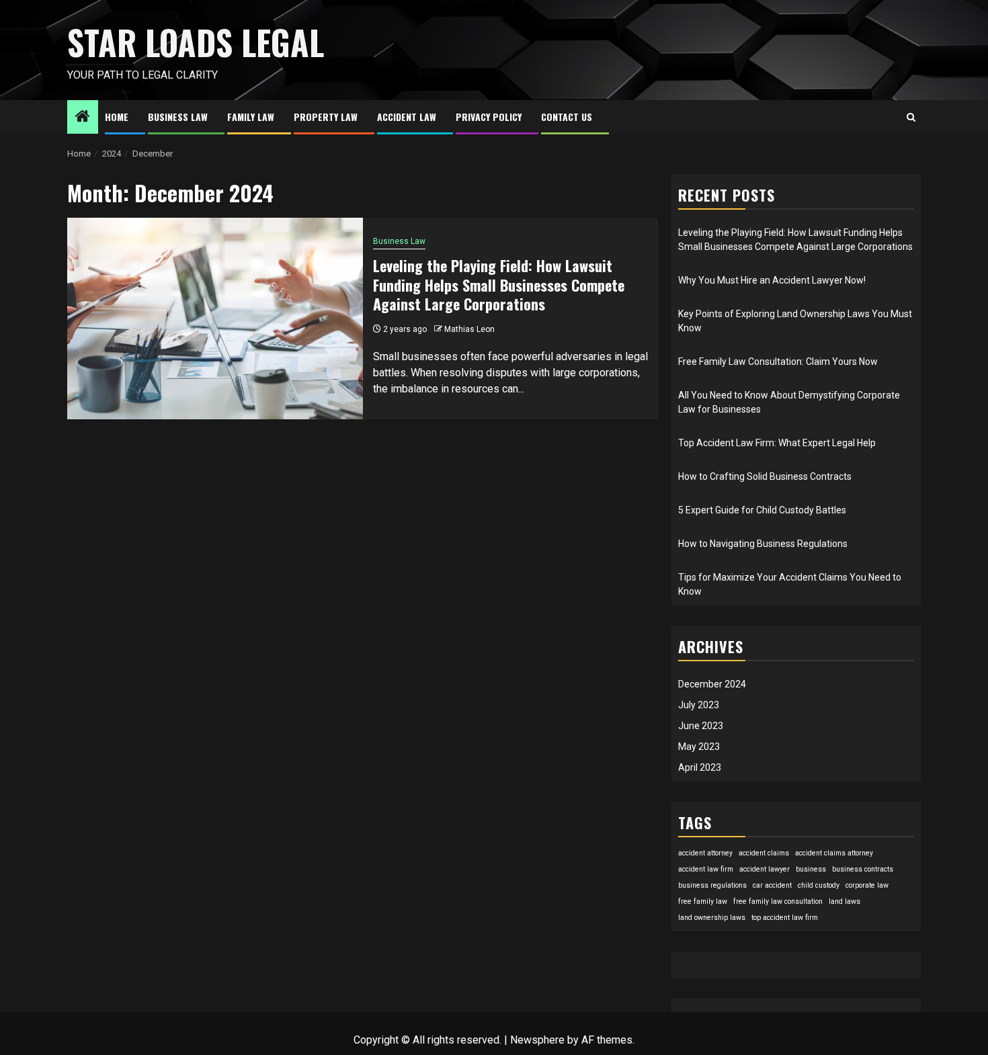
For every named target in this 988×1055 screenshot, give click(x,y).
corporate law (867, 885)
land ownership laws (711, 917)
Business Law (178, 117)
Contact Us (566, 117)
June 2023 (700, 725)
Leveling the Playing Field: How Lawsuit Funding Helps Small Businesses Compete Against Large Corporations (498, 284)
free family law (702, 901)
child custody (818, 885)
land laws (844, 901)
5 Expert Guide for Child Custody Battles (762, 510)
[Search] (911, 117)
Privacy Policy (489, 117)
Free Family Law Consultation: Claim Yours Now (778, 361)
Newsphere (537, 1039)
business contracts (862, 869)
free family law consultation (778, 901)
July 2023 (698, 705)
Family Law (250, 117)
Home (116, 117)
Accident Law (406, 117)
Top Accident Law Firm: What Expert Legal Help (777, 442)
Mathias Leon (469, 329)
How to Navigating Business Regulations (763, 543)
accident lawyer (764, 869)
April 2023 (699, 767)
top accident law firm (784, 917)
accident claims (764, 853)
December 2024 (712, 684)
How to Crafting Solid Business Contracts (765, 476)
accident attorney (705, 853)
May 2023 (699, 746)
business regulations (712, 885)
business (811, 869)
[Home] (82, 117)
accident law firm (705, 869)
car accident (772, 885)
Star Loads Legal (195, 42)
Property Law (326, 117)
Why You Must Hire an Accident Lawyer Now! (772, 280)
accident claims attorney (834, 853)
